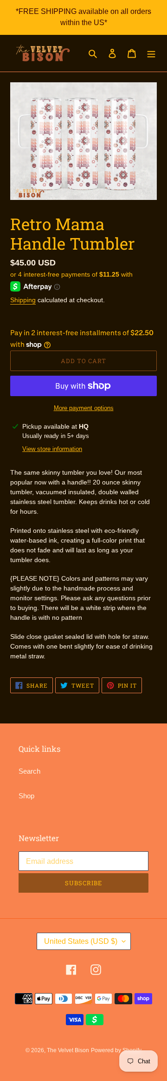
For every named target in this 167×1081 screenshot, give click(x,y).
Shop (26, 796)
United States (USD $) (80, 941)
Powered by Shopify (116, 1050)
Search (29, 771)
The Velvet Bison (68, 1050)
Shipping (23, 300)
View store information (52, 448)
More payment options (84, 408)
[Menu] (151, 53)
